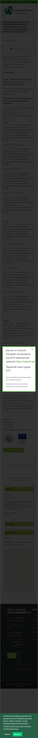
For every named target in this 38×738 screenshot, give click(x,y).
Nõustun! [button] (17, 734)
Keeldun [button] (7, 734)
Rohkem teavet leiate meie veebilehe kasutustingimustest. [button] (17, 728)
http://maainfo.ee (25, 361)
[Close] (32, 349)
